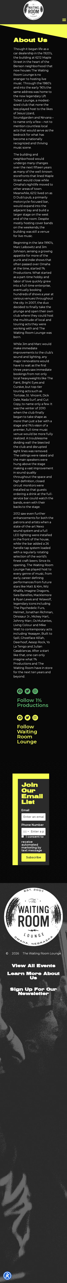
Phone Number (32, 825)
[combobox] (26, 831)
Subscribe (33, 857)
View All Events (33, 966)
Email (25, 810)
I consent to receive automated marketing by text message (32, 843)
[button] (64, 19)
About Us (30, 40)
